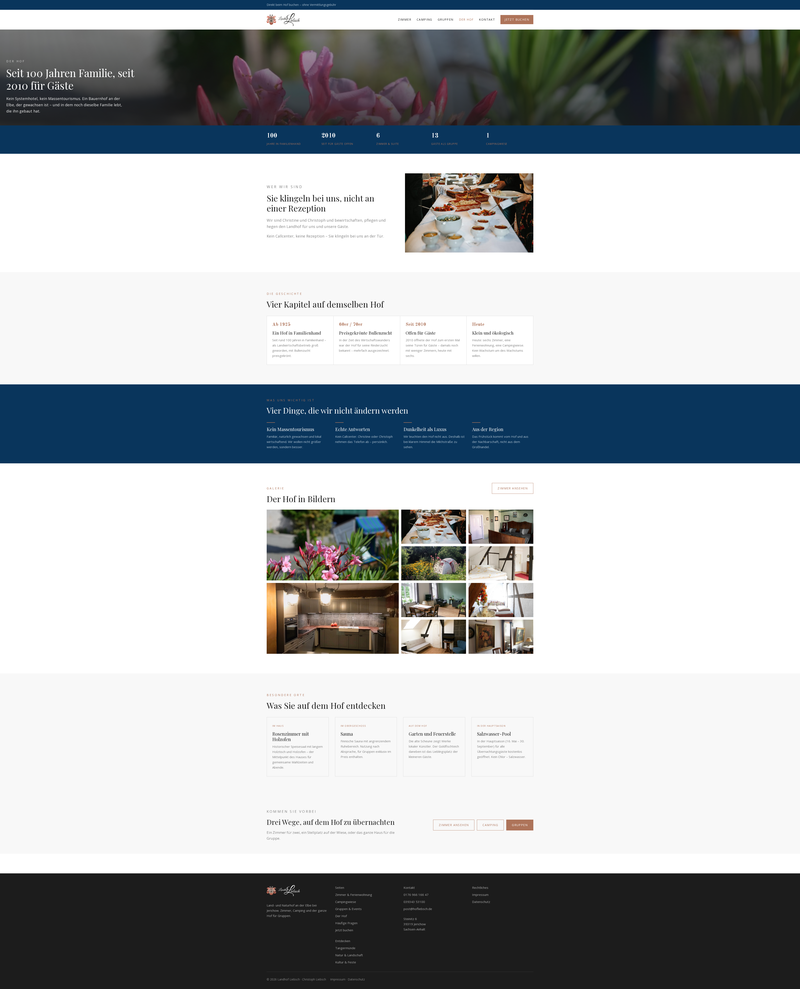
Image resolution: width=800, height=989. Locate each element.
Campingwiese (345, 902)
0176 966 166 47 (416, 895)
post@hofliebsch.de (418, 909)
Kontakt (487, 19)
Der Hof (466, 19)
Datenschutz (481, 902)
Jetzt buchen (517, 19)
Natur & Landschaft (349, 955)
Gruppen (446, 19)
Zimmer (404, 19)
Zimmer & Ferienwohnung (353, 895)
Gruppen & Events (348, 909)
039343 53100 (414, 902)
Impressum (480, 895)
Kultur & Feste (345, 962)
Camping (424, 19)
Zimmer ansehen (513, 488)
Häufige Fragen (346, 923)
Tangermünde (345, 948)
